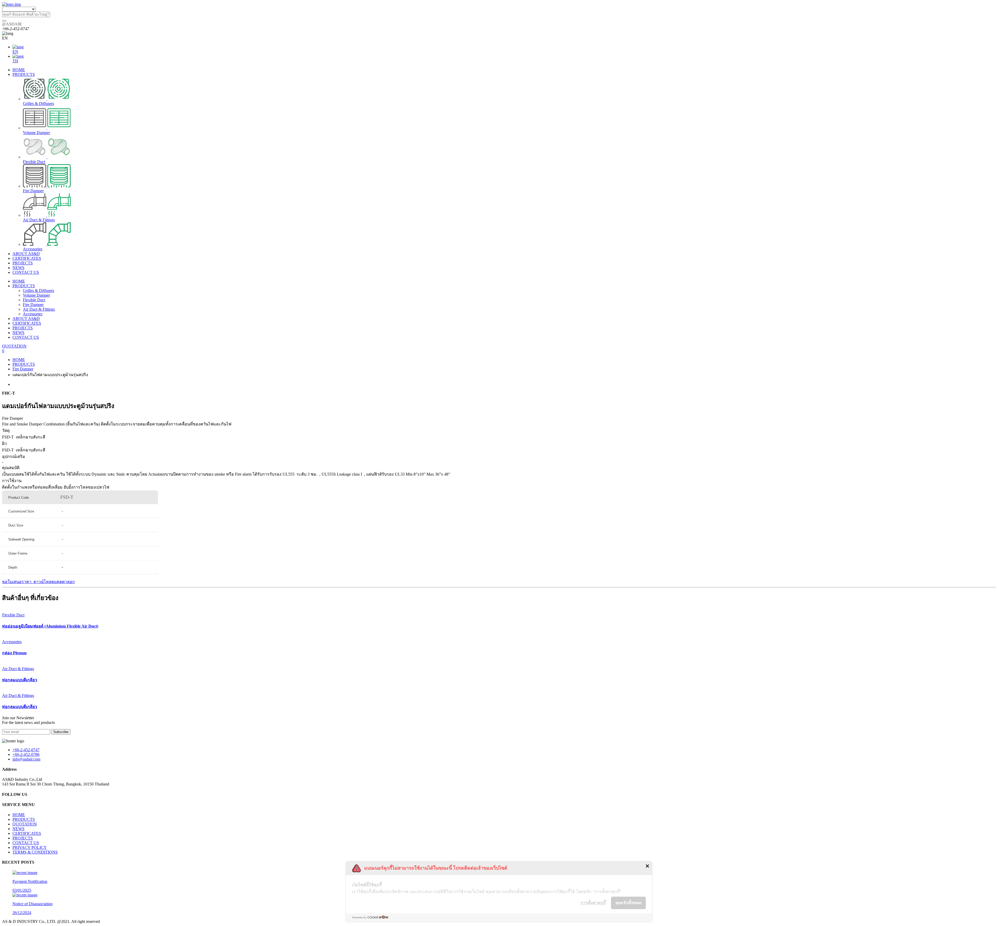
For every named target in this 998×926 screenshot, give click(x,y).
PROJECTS (22, 328)
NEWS (18, 332)
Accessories (32, 314)
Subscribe (60, 732)
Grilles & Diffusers (38, 290)
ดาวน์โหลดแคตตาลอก (53, 581)
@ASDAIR (12, 24)
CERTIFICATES (26, 323)
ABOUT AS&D (26, 318)
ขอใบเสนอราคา (17, 581)
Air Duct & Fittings (39, 309)
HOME (18, 281)
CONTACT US (25, 337)
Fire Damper (33, 304)
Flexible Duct (34, 300)
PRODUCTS (23, 286)
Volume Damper (36, 295)
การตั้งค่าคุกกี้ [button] (593, 902)
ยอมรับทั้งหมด (628, 902)
